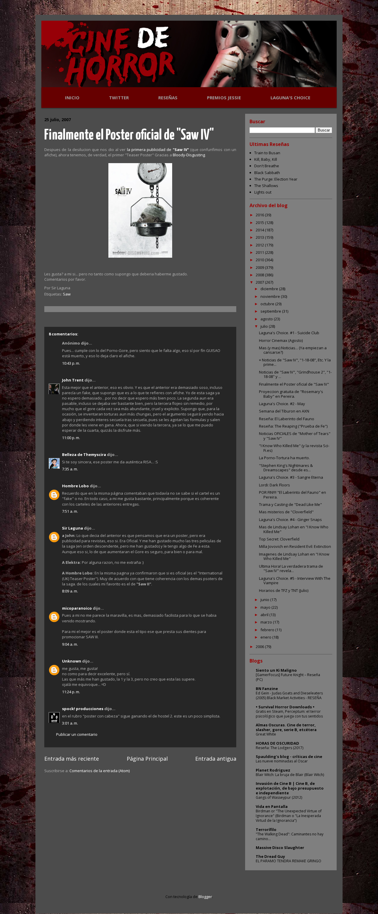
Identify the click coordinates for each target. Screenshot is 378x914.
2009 (260, 267)
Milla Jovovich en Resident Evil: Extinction (295, 546)
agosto (267, 319)
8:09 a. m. (70, 591)
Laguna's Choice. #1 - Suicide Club (289, 332)
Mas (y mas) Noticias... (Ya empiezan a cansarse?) (293, 350)
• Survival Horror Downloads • (285, 707)
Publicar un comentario (76, 734)
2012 (260, 245)
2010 (260, 259)
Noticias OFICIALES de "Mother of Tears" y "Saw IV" (294, 436)
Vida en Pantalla (272, 806)
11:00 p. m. (71, 437)
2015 (260, 222)
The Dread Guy (270, 856)
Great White (266, 734)
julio (264, 326)
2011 (260, 252)
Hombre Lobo (75, 485)
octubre (267, 303)
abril (264, 614)
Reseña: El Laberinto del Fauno (286, 418)
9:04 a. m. (70, 644)
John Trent (73, 380)
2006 (260, 646)
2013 (260, 237)
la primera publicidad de (158, 149)
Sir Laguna (72, 528)
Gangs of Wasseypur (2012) (279, 797)
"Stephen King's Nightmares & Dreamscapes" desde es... (286, 468)
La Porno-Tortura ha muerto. (284, 457)
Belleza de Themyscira (84, 454)
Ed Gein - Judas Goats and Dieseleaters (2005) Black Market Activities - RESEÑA (289, 695)
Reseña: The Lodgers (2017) (279, 747)
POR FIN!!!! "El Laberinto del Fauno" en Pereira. (292, 495)
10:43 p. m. (71, 363)
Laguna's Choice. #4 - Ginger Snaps (290, 519)
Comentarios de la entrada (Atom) (99, 770)
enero (266, 637)
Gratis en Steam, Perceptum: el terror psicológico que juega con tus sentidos (289, 714)
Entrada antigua (215, 758)
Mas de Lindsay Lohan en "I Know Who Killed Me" (293, 529)
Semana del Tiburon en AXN (284, 411)
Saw (67, 294)
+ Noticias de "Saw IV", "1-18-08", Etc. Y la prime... (295, 362)
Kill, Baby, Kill (265, 159)
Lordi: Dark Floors (274, 485)
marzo (266, 622)
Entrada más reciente (71, 758)
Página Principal (147, 758)
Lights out (262, 192)
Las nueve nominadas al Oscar (282, 761)
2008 (260, 274)
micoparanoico (77, 608)
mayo (265, 607)
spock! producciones (82, 708)
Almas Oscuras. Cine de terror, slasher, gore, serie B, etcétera (286, 727)
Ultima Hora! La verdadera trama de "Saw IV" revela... (291, 569)
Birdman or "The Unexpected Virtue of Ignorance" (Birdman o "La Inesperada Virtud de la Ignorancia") (289, 816)
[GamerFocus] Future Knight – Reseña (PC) (288, 677)
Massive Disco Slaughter (280, 847)
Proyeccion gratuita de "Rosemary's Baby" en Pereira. (291, 394)
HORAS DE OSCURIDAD (277, 743)
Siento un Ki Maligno (276, 670)
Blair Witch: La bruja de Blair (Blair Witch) (290, 774)
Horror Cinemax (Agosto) (281, 340)
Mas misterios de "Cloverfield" (286, 511)
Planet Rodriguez (273, 770)
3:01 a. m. (70, 723)
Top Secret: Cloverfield (279, 539)
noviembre (270, 296)
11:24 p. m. (71, 691)
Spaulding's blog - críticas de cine (289, 756)
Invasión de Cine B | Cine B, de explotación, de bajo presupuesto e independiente (290, 788)
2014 (260, 230)
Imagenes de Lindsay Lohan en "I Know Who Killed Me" (294, 556)
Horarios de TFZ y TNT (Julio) (283, 590)
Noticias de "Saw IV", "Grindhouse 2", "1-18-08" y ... (295, 374)
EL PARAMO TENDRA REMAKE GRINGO (288, 860)
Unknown (71, 661)
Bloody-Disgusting (189, 155)
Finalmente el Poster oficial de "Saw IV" (129, 135)
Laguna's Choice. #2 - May (282, 403)
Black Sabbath (267, 172)
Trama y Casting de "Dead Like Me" (290, 504)
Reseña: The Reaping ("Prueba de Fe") (293, 426)
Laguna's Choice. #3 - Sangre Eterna (291, 477)
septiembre (271, 311)
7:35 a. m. (70, 469)
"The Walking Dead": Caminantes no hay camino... (289, 836)
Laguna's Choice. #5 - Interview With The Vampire (294, 581)
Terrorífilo (266, 829)
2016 (260, 214)
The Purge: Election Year (275, 179)
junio (265, 599)
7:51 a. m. (70, 511)
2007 (260, 282)
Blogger (205, 896)
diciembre (269, 288)
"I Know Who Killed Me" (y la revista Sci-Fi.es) (294, 448)
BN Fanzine (267, 688)
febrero (267, 629)
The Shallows (266, 185)
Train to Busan (267, 152)
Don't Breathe (266, 165)
